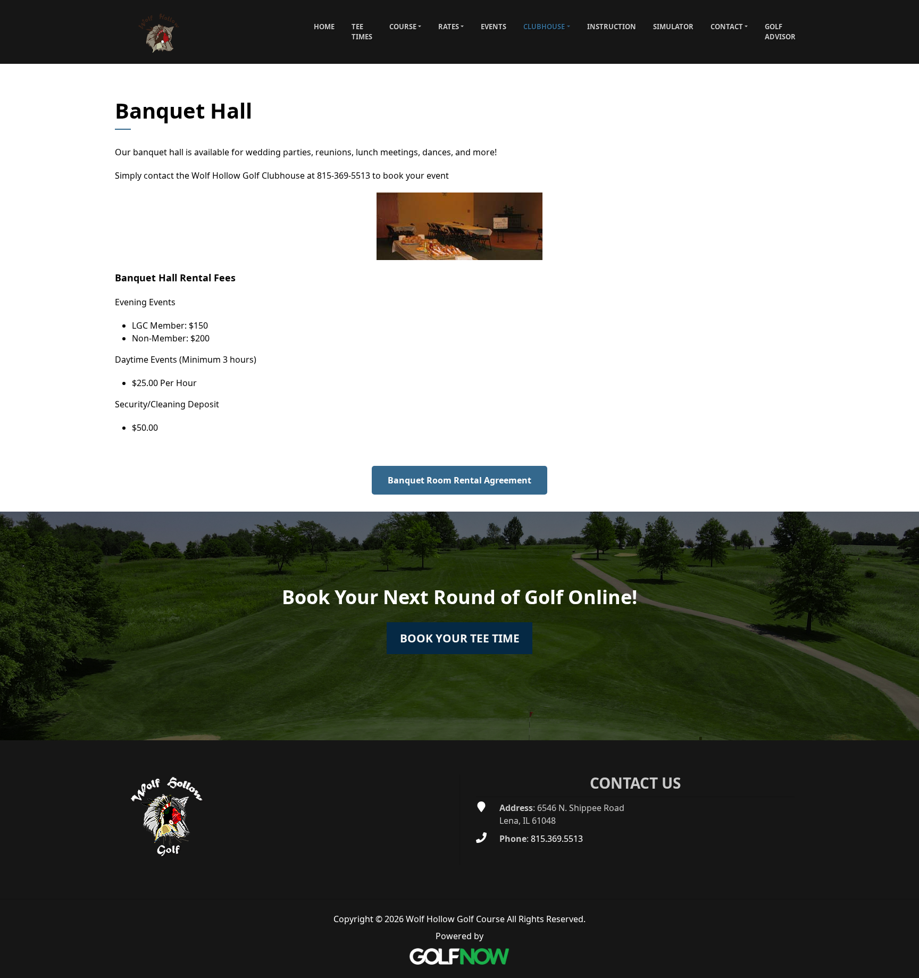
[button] (405, 26)
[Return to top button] (905, 727)
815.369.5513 (557, 839)
